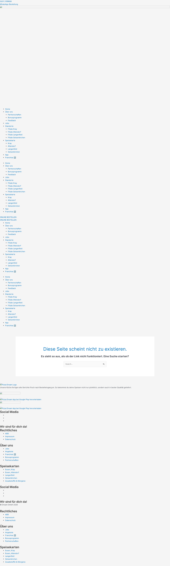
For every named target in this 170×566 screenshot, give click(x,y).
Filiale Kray (12, 129)
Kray (10, 143)
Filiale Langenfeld (15, 135)
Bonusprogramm (15, 117)
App (6, 155)
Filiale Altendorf (14, 132)
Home (7, 109)
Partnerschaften (14, 115)
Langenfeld (12, 149)
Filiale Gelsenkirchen (16, 137)
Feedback (12, 120)
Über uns (9, 112)
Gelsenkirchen (14, 152)
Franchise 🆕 (10, 157)
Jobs (7, 123)
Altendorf (12, 146)
